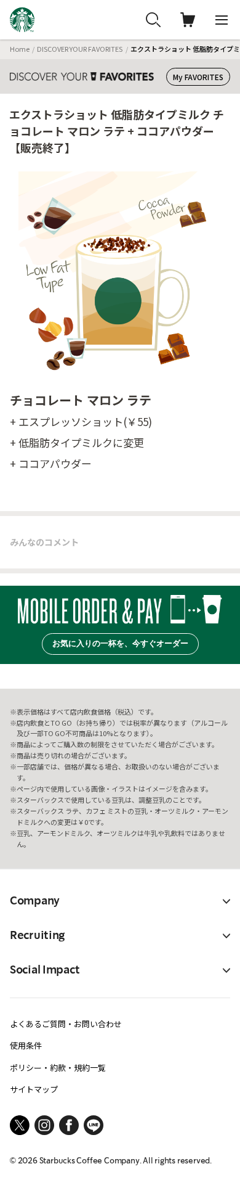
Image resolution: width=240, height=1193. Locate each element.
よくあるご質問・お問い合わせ (66, 1024)
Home (20, 49)
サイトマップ (34, 1089)
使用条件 (26, 1045)
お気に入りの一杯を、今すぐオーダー (120, 643)
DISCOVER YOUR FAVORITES (79, 49)
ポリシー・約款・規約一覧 (58, 1067)
